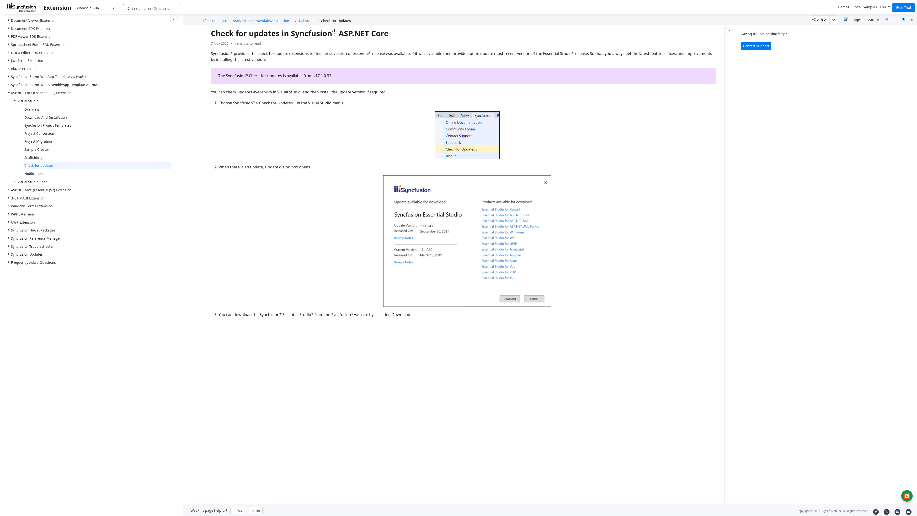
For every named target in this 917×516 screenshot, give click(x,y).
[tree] (91, 133)
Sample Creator (36, 149)
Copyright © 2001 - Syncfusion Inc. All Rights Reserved (832, 511)
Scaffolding (33, 157)
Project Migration (38, 141)
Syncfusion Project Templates (47, 125)
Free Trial (903, 7)
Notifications (34, 173)
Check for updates (38, 165)
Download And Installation (45, 117)
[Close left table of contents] (174, 19)
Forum (885, 7)
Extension (220, 20)
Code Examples (865, 7)
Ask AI (822, 19)
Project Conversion (39, 133)
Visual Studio (305, 20)
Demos (843, 7)
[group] (91, 133)
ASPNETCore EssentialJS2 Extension (261, 20)
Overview (31, 109)
